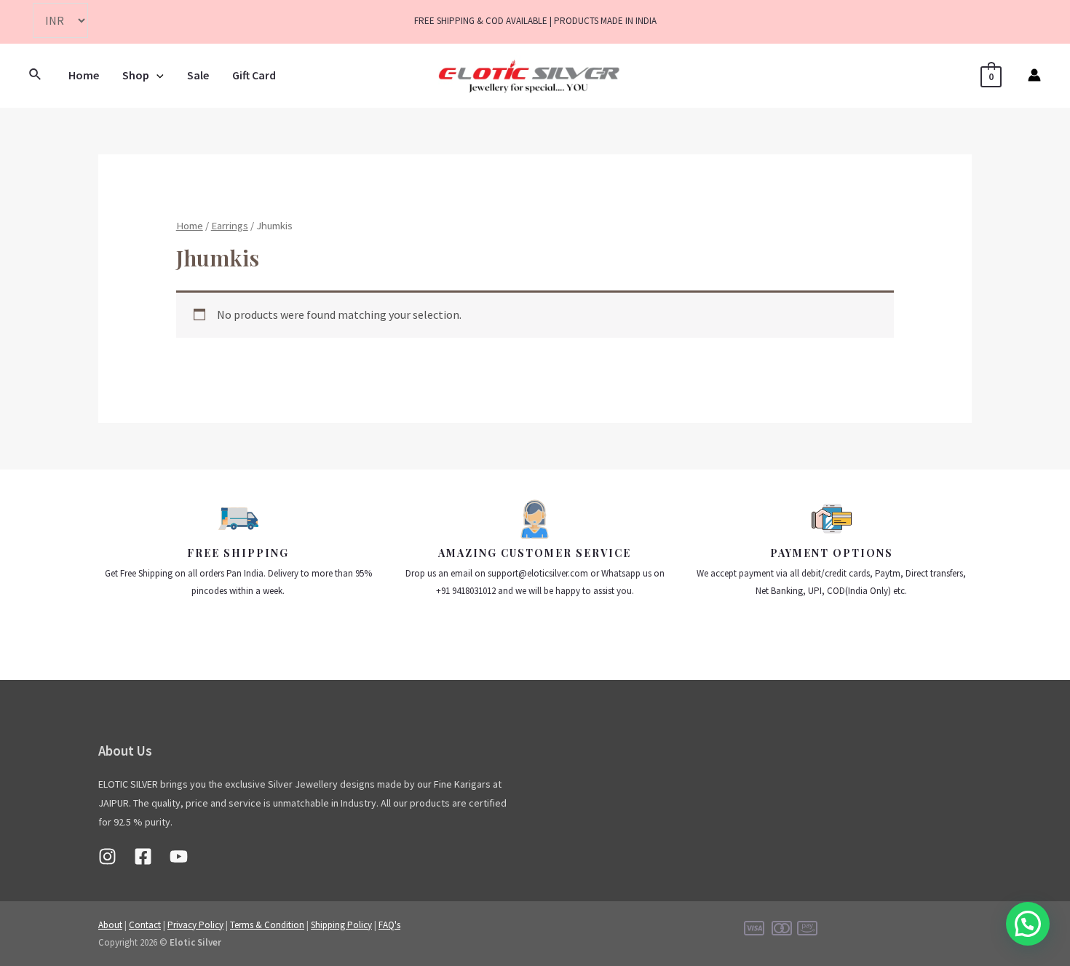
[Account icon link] (1034, 75)
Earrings (229, 225)
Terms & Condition (267, 925)
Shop (135, 75)
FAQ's (389, 925)
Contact (145, 925)
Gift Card (254, 75)
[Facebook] (143, 856)
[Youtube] (179, 856)
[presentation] (156, 75)
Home (83, 75)
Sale (198, 75)
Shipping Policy (341, 925)
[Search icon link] (35, 75)
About (110, 925)
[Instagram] (107, 856)
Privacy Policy (195, 925)
